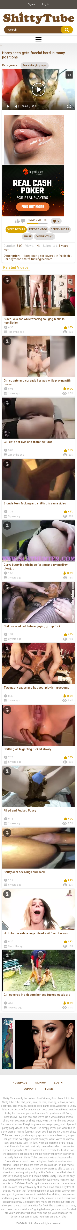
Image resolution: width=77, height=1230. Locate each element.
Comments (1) (44, 236)
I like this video (17, 221)
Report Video (38, 229)
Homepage (20, 1082)
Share (28, 236)
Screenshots (60, 229)
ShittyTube (34, 1223)
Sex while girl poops (35, 65)
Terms (49, 1088)
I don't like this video (23, 221)
